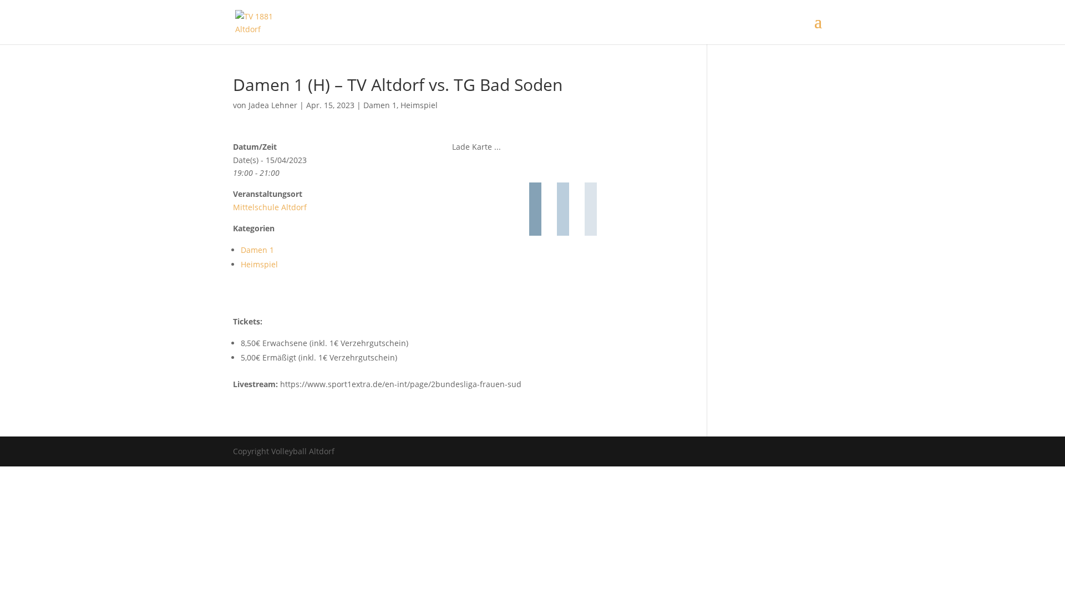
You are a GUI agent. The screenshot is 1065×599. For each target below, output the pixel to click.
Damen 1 (380, 105)
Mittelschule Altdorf (270, 207)
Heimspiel (419, 105)
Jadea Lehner (272, 105)
